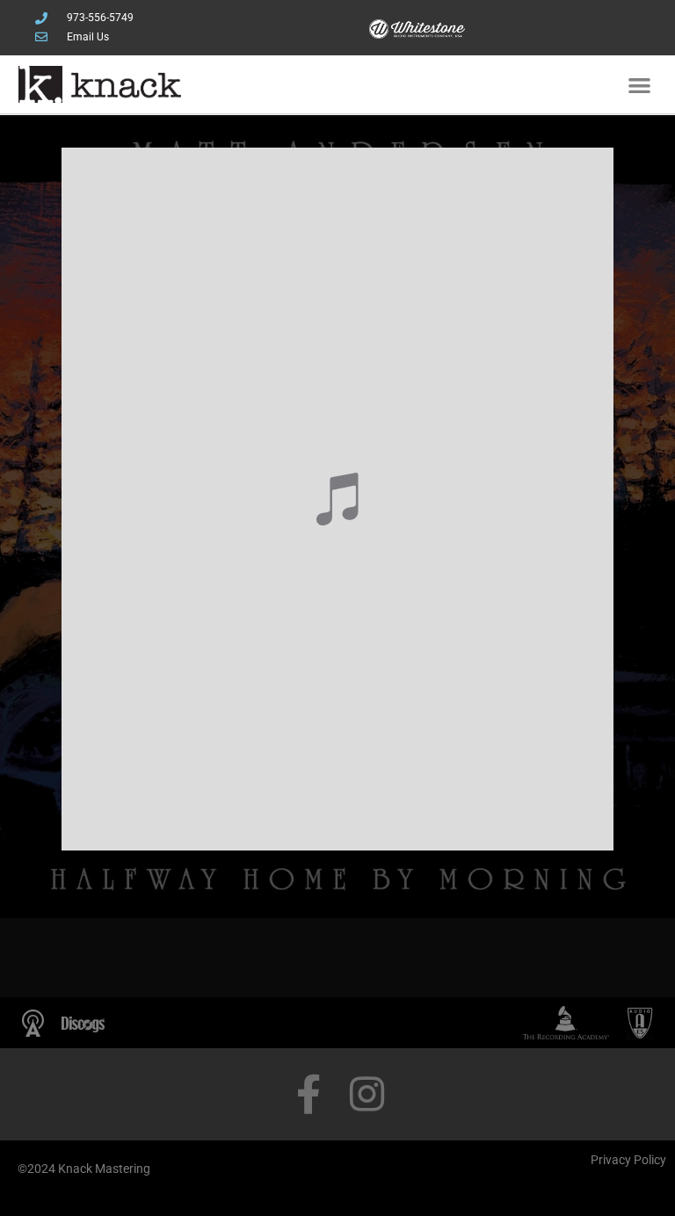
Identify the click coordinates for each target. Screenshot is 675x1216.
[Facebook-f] (308, 1094)
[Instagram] (367, 1094)
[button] (639, 85)
